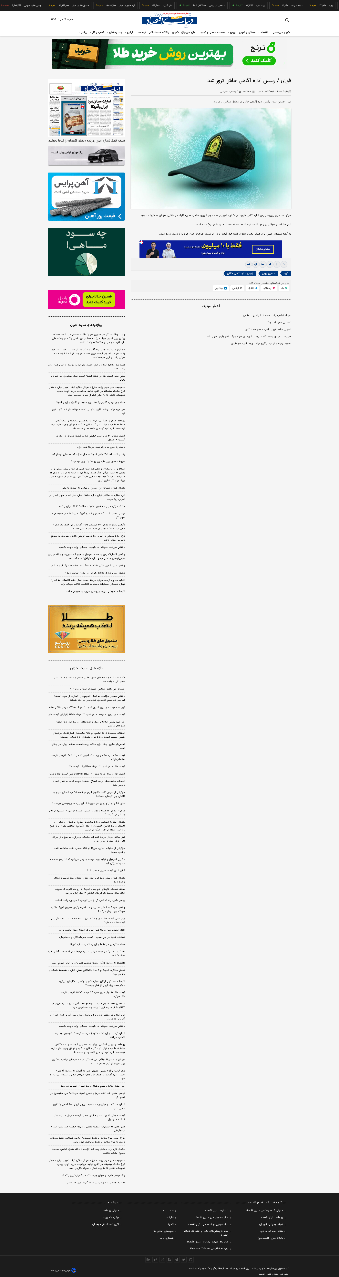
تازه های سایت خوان (86, 668)
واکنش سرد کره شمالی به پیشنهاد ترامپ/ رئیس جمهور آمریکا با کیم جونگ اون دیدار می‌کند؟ (88, 909)
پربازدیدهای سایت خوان (86, 325)
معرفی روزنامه (111, 1211)
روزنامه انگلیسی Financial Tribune (209, 1249)
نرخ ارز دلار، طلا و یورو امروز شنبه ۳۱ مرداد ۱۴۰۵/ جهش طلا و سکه (87, 707)
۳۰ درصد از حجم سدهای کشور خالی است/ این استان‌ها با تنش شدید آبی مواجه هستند (89, 680)
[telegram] (255, 264)
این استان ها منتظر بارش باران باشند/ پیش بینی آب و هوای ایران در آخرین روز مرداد (87, 497)
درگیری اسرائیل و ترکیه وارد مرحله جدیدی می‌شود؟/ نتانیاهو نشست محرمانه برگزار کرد (87, 861)
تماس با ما (168, 1211)
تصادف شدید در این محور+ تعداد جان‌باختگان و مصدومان (92, 937)
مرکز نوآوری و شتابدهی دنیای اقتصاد (208, 1224)
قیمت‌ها (141, 32)
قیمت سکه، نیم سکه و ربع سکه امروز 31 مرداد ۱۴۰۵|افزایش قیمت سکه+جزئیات (88, 757)
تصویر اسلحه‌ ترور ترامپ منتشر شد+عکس (268, 330)
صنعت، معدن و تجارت (212, 32)
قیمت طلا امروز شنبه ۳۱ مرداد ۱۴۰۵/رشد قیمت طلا (97, 767)
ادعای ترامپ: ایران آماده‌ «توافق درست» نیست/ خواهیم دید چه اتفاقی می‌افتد (90, 1035)
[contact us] (155, 1259)
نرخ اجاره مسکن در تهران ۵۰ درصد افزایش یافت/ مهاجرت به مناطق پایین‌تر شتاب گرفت (87, 538)
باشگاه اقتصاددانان (159, 32)
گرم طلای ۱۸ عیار (101, 5)
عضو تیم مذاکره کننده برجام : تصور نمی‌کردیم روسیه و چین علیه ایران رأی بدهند (86, 367)
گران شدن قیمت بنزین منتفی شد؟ (106, 871)
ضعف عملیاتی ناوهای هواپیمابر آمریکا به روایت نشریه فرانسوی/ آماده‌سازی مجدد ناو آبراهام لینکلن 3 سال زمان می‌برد (90, 891)
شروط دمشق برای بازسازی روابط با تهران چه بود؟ (98, 462)
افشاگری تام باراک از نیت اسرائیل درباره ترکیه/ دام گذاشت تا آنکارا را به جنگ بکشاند (86, 954)
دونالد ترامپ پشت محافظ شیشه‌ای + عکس (267, 315)
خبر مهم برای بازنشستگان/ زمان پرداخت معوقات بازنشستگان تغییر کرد (88, 412)
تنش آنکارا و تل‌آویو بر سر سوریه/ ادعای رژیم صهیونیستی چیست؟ (88, 804)
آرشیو (129, 32)
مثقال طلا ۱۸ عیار (54, 5)
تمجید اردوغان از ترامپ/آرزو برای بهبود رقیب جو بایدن (261, 344)
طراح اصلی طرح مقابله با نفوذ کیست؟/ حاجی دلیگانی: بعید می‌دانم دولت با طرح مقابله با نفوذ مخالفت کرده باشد (87, 1140)
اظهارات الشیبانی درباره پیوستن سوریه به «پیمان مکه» (96, 591)
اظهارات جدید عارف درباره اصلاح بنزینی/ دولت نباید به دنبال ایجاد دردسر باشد (89, 783)
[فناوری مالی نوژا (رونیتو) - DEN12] (86, 629)
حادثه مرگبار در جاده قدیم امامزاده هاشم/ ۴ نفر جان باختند (91, 506)
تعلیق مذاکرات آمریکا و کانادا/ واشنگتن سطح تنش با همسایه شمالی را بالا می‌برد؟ (87, 972)
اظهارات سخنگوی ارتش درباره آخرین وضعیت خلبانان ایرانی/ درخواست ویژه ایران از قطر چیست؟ (92, 983)
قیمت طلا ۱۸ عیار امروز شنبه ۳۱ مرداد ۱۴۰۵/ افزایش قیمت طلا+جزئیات (92, 994)
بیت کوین (234, 5)
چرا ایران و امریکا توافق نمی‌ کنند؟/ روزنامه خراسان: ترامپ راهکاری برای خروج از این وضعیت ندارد (88, 1062)
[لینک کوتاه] (284, 264)
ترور (286, 273)
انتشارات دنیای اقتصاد (216, 1211)
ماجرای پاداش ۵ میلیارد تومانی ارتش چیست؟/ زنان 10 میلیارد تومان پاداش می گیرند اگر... (87, 813)
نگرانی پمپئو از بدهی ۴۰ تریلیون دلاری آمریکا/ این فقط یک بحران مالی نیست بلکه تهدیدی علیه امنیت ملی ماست (89, 527)
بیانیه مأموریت (111, 1217)
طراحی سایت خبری (62, 1270)
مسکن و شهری (247, 32)
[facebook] (277, 264)
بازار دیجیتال (188, 32)
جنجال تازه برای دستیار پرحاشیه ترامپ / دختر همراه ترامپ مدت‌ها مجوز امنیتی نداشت (88, 1151)
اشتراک (170, 1224)
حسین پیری (268, 273)
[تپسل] (141, 242)
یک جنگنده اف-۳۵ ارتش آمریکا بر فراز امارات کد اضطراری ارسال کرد (88, 454)
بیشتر (83, 32)
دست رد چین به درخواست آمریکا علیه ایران (101, 447)
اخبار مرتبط (211, 306)
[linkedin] (263, 264)
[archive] (148, 1259)
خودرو (175, 32)
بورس (233, 32)
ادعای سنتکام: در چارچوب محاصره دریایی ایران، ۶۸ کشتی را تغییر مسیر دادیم (89, 1106)
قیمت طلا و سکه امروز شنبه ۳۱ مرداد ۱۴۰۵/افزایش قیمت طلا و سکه (87, 774)
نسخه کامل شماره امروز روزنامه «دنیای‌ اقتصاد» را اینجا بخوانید (86, 141)
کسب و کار (97, 32)
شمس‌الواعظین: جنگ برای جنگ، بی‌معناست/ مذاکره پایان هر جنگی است (88, 746)
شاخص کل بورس (191, 5)
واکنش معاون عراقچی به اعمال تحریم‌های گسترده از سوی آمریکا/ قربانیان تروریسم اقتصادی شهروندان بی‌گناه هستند (89, 698)
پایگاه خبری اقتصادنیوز (270, 1238)
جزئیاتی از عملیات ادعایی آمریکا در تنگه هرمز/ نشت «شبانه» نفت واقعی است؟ (89, 850)
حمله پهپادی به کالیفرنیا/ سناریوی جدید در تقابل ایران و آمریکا (90, 402)
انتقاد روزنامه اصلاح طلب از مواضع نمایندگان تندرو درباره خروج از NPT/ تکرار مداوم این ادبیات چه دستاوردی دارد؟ (88, 1006)
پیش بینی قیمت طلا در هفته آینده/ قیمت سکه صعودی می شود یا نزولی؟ (88, 378)
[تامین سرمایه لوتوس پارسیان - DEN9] (86, 252)
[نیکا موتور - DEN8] (86, 155)
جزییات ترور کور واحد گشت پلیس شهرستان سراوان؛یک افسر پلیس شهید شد (249, 337)
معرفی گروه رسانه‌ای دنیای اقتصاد (264, 1211)
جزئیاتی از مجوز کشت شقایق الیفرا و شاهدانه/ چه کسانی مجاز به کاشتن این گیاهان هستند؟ (89, 794)
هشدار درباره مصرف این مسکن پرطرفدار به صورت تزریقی (93, 488)
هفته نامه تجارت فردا (271, 1231)
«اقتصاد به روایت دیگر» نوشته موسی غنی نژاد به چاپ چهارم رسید (88, 963)
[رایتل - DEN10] (86, 299)
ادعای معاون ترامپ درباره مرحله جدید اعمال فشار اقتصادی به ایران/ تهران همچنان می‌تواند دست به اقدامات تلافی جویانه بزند (88, 582)
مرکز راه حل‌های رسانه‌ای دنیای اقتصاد (207, 1242)
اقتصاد (264, 32)
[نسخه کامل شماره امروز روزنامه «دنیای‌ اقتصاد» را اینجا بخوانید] (86, 108)
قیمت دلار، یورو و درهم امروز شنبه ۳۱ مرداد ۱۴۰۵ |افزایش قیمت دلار (86, 715)
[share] (162, 1259)
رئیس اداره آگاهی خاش (240, 273)
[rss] (169, 1259)
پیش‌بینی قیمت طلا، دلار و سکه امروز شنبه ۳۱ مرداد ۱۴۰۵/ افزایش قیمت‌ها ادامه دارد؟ (88, 921)
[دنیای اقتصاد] (169, 20)
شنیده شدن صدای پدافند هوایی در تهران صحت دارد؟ (95, 573)
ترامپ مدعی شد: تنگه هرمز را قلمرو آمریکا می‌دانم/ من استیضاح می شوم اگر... (87, 516)
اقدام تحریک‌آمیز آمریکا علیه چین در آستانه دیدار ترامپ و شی (91, 930)
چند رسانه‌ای (115, 32)
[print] (248, 264)
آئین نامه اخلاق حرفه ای (105, 1224)
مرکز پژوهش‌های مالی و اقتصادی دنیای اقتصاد (206, 1233)
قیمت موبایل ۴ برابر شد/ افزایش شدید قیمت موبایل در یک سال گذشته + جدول (89, 438)
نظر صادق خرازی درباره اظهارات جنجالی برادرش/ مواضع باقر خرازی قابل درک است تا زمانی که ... (88, 839)
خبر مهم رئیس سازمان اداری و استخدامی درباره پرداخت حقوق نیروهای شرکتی (90, 724)
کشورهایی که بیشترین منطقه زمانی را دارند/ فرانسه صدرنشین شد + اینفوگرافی (88, 1129)
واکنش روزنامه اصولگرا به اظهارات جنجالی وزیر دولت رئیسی (92, 547)
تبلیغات (170, 1217)
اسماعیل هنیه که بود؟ (279, 322)
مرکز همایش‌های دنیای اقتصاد (211, 1217)
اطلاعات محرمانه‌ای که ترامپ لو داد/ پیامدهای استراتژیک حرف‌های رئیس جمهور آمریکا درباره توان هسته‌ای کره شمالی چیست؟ (89, 735)
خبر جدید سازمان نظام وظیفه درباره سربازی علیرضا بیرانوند (93, 1086)
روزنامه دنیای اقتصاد (272, 1217)
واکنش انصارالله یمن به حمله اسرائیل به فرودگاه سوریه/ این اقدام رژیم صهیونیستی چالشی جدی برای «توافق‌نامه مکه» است (86, 556)
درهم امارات (271, 5)
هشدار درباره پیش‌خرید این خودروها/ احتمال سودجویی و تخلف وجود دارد (89, 880)
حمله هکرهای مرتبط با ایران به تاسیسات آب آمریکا (97, 944)
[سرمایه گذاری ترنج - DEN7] (169, 54)
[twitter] (270, 264)
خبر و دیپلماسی (281, 32)
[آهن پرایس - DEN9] (86, 197)
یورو (305, 5)
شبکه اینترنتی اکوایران (271, 1224)
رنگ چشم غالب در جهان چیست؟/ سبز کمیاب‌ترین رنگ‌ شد (93, 1175)
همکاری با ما (167, 1238)
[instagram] (191, 1259)
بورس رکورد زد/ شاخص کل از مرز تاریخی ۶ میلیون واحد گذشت (90, 900)
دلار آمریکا (141, 5)
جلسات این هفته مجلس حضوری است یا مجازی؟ (97, 689)
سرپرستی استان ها (163, 1231)
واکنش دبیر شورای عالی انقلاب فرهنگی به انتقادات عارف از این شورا (88, 566)
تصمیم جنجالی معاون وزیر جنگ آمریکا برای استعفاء (96, 1183)
